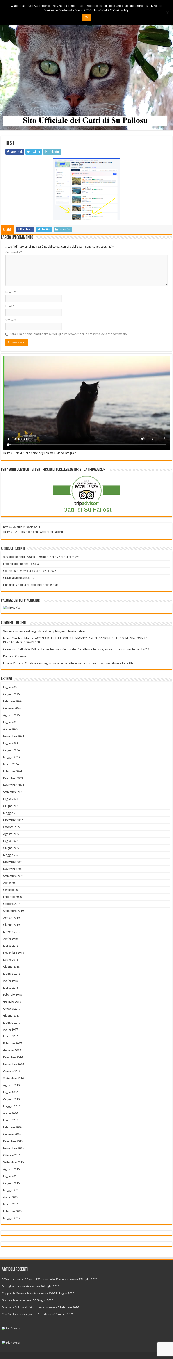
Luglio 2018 (10, 959)
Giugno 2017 (11, 1015)
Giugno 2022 (11, 848)
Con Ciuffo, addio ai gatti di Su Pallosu (26, 1314)
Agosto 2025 (11, 715)
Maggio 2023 (11, 813)
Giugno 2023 (11, 806)
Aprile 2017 (10, 1029)
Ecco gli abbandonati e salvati (22, 563)
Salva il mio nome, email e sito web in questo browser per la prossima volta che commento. (68, 334)
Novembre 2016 (13, 1064)
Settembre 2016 (13, 1078)
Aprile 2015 (10, 1197)
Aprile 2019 (10, 938)
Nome (10, 292)
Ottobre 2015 (11, 1155)
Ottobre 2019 (11, 903)
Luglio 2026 (10, 687)
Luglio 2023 (10, 799)
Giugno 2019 (11, 924)
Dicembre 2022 (13, 820)
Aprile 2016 (10, 1113)
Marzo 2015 (10, 1204)
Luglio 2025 (10, 722)
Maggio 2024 (11, 757)
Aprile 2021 (10, 883)
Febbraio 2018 (12, 994)
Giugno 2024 (11, 750)
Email (9, 306)
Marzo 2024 (10, 764)
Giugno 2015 (11, 1183)
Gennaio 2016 (12, 1134)
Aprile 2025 (10, 729)
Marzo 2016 (10, 1120)
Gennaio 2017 (12, 1050)
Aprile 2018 (10, 980)
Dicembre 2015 (13, 1141)
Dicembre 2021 (13, 862)
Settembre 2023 (13, 792)
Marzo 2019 (10, 945)
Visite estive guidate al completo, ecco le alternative (52, 631)
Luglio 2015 (10, 1176)
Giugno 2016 (11, 1099)
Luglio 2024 (10, 743)
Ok (86, 17)
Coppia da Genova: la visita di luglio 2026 (29, 570)
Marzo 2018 (10, 987)
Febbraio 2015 (12, 1211)
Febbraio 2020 (12, 896)
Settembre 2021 (13, 876)
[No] (167, 13)
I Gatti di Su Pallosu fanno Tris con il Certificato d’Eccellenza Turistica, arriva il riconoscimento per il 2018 (82, 649)
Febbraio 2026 (12, 701)
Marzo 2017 (10, 1036)
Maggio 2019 (11, 931)
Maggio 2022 (11, 855)
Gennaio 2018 (12, 1001)
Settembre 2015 (13, 1162)
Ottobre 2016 (11, 1071)
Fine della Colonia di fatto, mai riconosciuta (31, 584)
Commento (13, 252)
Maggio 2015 (11, 1190)
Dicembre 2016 (13, 1057)
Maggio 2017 (11, 1022)
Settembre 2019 (13, 910)
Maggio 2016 (11, 1106)
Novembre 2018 (13, 952)
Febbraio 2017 (12, 1043)
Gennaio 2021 (12, 890)
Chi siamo (21, 656)
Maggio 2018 (11, 973)
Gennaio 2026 (12, 708)
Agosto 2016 (11, 1085)
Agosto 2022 (11, 834)
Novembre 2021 (13, 869)
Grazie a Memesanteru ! (18, 577)
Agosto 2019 (11, 917)
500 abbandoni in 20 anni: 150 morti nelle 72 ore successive (41, 557)
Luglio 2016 (10, 1092)
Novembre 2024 (13, 736)
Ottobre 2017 (11, 1008)
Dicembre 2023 (13, 778)
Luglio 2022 (10, 841)
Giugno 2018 (11, 966)
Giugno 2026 (11, 694)
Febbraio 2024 (12, 771)
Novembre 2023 (13, 785)
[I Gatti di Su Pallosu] (86, 65)
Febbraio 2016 (12, 1127)
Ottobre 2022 (11, 827)
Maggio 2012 (11, 1218)
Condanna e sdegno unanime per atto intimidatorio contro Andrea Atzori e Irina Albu (79, 663)
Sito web (11, 320)
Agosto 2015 (11, 1169)
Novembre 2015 (13, 1148)
